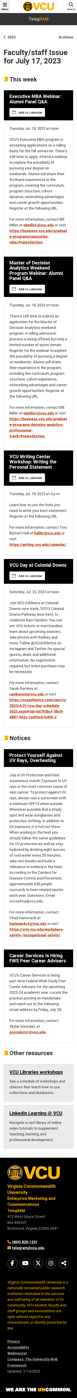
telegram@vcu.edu (28, 1248)
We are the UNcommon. (38, 1390)
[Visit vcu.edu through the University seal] (38, 1174)
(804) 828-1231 (25, 1242)
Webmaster (17, 1353)
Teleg (39, 19)
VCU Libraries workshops (36, 1072)
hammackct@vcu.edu (27, 923)
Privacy (13, 1341)
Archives (66, 37)
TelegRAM (16, 1210)
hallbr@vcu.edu (47, 533)
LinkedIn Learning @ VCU (35, 1113)
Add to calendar (30, 112)
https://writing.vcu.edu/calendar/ (37, 544)
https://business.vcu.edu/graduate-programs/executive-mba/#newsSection (38, 236)
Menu (5, 9)
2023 (11, 37)
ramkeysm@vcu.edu (27, 694)
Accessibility (18, 1347)
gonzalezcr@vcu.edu (27, 1032)
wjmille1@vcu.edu (38, 225)
